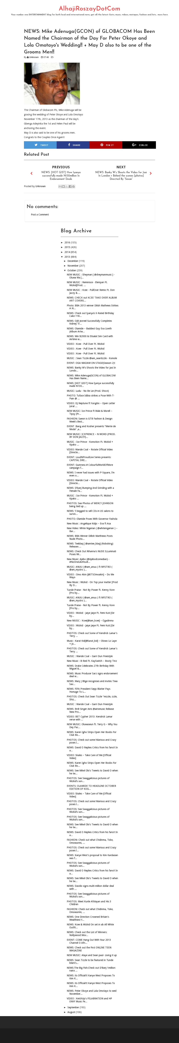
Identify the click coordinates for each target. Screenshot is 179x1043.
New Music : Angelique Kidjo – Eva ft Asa (89, 523)
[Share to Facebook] (70, 186)
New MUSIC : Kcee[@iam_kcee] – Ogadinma (90, 620)
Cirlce (143, 145)
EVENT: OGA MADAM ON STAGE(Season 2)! (91, 363)
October (72, 270)
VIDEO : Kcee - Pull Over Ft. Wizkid (85, 343)
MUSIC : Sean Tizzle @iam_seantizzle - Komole (92, 358)
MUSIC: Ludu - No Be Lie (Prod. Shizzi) (88, 390)
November (73, 265)
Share (76, 145)
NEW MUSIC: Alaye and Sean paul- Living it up (92, 955)
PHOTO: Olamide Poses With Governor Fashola (92, 518)
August (71, 1012)
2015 (68, 247)
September (73, 1007)
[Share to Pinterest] (73, 186)
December (73, 261)
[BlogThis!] (63, 186)
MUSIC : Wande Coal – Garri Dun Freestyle (90, 656)
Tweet (44, 145)
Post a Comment (40, 214)
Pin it (110, 145)
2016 (68, 242)
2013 (68, 256)
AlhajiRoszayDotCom (89, 9)
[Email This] (60, 186)
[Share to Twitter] (67, 186)
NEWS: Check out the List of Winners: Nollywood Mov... (87, 934)
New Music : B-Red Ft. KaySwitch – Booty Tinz (92, 660)
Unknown (34, 57)
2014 (68, 252)
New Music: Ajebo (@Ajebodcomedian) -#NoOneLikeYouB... (88, 560)
